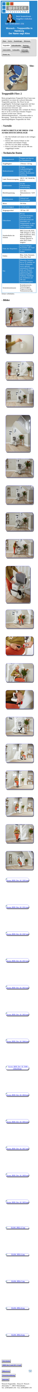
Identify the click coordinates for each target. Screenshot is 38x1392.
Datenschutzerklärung (8, 1375)
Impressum (5, 1379)
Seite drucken (6, 1361)
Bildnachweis (6, 1371)
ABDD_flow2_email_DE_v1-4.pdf (11, 1365)
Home (4, 41)
